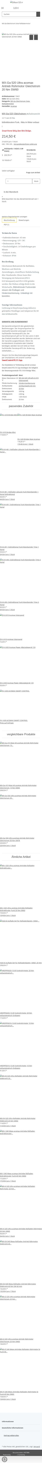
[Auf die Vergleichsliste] (31, 37)
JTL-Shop (14, 1455)
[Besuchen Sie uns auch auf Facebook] (4, 1439)
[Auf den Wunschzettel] (36, 37)
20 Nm (21, 388)
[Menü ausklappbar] (5, 2)
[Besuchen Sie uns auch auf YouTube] (4, 1442)
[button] (7, 8)
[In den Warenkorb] (4, 31)
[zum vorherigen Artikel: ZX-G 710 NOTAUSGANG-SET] (32, 24)
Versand (36, 1446)
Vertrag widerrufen (11, 1435)
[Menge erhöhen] (34, 186)
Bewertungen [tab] (24, 220)
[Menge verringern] (4, 181)
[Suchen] (38, 14)
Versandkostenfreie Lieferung (25, 144)
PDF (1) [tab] (6, 224)
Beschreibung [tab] (9, 220)
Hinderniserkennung (27, 383)
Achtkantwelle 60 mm (27, 386)
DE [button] (2, 8)
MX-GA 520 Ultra (25, 378)
